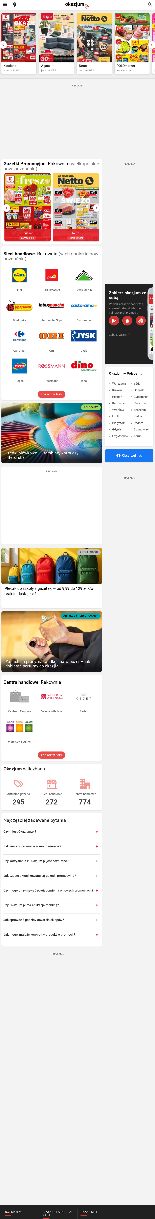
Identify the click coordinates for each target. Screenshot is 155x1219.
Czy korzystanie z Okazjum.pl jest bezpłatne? (36, 861)
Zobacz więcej (51, 394)
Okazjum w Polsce (123, 373)
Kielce (138, 416)
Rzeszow (140, 403)
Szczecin (140, 410)
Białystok (118, 423)
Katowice (118, 403)
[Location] (15, 5)
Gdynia (116, 429)
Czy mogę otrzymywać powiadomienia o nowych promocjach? (48, 890)
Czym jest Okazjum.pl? (19, 831)
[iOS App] (127, 320)
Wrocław (118, 410)
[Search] (150, 5)
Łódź (137, 384)
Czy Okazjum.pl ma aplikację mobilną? (31, 905)
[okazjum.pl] (77, 5)
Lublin (116, 416)
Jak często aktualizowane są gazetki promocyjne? (39, 876)
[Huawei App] (141, 320)
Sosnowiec (141, 429)
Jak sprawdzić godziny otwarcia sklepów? (33, 920)
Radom (138, 423)
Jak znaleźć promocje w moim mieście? (32, 846)
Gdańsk (139, 390)
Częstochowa (120, 436)
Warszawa (119, 384)
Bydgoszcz (141, 397)
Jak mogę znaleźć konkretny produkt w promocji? (39, 934)
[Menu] (5, 5)
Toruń (137, 436)
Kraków (117, 390)
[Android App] (114, 320)
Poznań (117, 397)
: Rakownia (51, 166)
